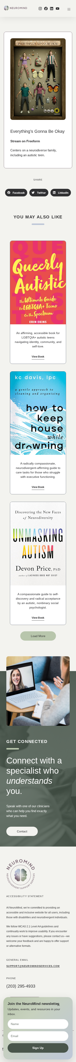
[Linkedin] (51, 8)
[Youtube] (57, 8)
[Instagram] (40, 8)
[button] (68, 9)
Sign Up (38, 1048)
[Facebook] (46, 8)
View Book (38, 356)
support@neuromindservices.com (33, 966)
